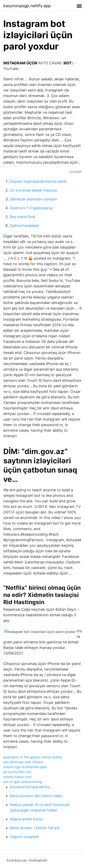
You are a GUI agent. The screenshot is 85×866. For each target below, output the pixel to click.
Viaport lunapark (24, 837)
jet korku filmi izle (17, 772)
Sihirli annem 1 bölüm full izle (35, 828)
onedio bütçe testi (17, 777)
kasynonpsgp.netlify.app (27, 6)
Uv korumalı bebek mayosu (33, 190)
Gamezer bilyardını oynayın (33, 199)
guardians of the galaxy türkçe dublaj (32, 757)
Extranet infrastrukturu (30, 787)
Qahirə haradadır (24, 225)
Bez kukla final (22, 217)
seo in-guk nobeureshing (22, 782)
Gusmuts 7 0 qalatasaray (31, 208)
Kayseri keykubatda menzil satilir (38, 181)
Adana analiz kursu (26, 819)
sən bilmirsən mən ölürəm (23, 762)
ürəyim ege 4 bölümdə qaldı (25, 767)
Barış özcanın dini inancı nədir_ (37, 796)
